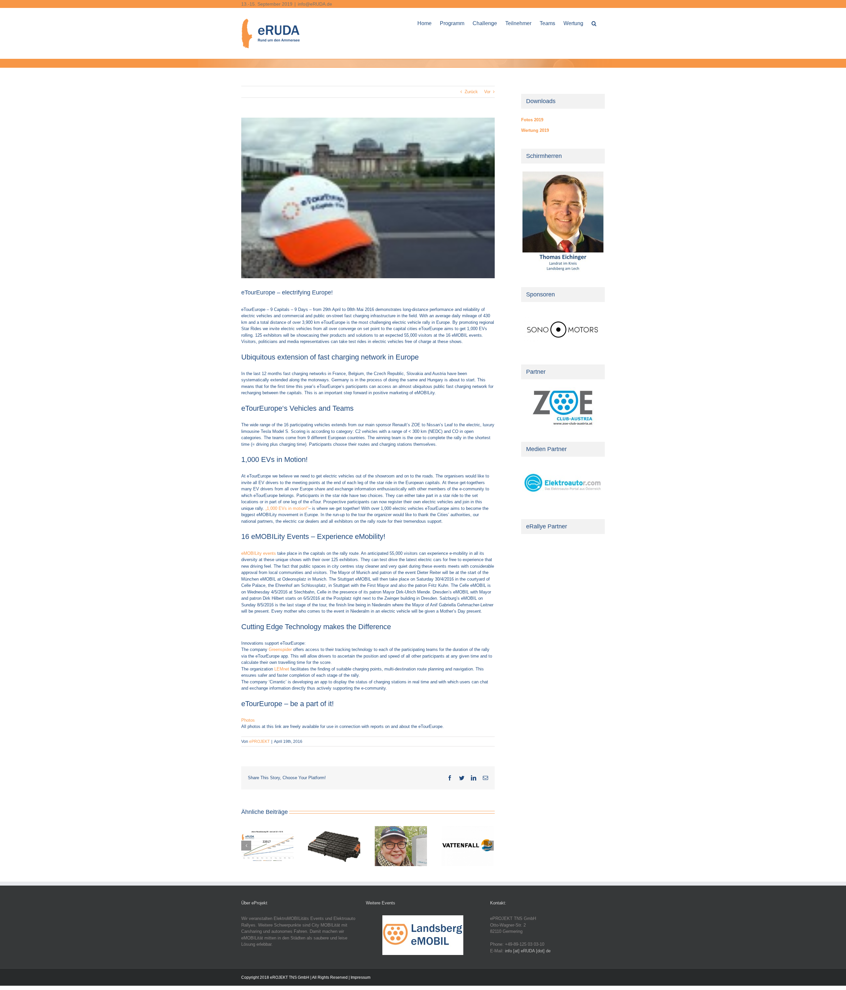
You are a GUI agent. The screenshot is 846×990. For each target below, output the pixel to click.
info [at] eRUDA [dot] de (528, 950)
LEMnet (281, 668)
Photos (248, 720)
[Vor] (489, 846)
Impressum (360, 977)
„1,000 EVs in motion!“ (286, 508)
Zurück (471, 91)
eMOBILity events (258, 553)
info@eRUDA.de (315, 4)
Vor (487, 91)
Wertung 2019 (535, 130)
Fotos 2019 (532, 119)
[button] (594, 22)
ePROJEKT (259, 741)
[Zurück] (246, 846)
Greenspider (280, 649)
